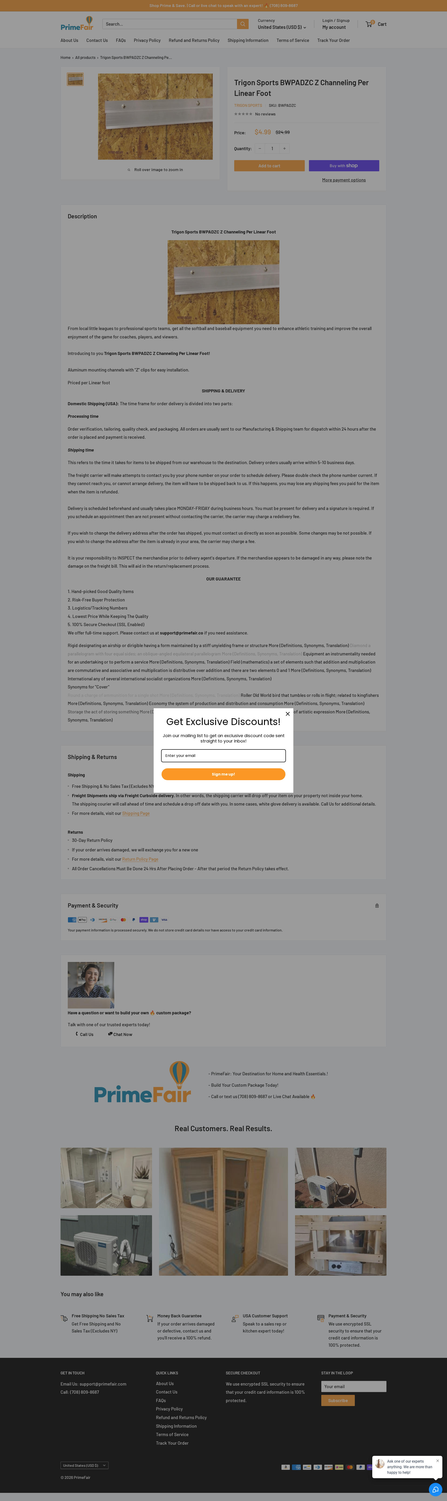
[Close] (287, 713)
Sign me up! (223, 774)
